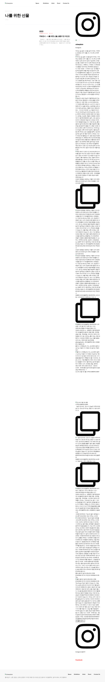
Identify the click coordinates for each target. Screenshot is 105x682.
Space (37, 3)
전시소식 (51, 33)
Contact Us (66, 3)
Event (58, 3)
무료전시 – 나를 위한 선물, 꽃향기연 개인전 (54, 36)
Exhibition (46, 3)
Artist (52, 3)
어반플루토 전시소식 (43, 33)
